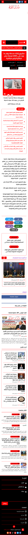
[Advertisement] (14, 25)
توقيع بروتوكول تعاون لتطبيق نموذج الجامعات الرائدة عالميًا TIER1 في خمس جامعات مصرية (14, 114)
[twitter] (20, 2)
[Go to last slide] (5, 258)
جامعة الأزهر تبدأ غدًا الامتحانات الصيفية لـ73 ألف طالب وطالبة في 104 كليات (14, 400)
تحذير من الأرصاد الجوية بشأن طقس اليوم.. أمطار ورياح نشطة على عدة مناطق (13, 133)
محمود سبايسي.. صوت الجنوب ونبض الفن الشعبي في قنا (12, 466)
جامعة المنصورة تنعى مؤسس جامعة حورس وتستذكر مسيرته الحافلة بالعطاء (14, 389)
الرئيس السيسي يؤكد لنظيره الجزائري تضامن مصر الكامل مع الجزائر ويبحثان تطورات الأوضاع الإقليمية (14, 140)
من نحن (22, 515)
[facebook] (22, 2)
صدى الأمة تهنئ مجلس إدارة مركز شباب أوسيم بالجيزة (11, 454)
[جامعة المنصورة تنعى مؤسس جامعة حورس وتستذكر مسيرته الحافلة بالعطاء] (21, 387)
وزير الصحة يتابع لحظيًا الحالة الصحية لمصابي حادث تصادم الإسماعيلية (15, 127)
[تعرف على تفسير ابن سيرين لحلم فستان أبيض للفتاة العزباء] (23, 427)
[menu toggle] (25, 2)
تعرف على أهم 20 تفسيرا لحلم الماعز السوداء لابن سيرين (12, 417)
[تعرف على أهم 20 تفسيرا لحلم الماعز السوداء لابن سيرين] (23, 416)
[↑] (14, 526)
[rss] (8, 533)
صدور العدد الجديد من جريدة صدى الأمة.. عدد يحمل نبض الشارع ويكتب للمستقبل (14, 332)
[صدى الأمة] (14, 7)
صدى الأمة (23, 336)
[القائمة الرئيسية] (4, 42)
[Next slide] (3, 258)
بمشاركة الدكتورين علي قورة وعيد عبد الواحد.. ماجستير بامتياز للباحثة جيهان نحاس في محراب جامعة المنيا (11, 441)
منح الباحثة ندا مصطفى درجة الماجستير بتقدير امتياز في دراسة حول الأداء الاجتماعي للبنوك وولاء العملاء (14, 356)
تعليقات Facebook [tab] (14, 297)
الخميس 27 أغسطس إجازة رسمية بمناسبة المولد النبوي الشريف (13, 122)
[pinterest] (10, 533)
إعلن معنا (22, 519)
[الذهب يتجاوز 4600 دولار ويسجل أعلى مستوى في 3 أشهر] (21, 366)
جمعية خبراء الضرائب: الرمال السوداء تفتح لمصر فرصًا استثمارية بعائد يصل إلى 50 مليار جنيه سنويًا (14, 377)
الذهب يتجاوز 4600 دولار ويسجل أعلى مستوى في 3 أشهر (10, 366)
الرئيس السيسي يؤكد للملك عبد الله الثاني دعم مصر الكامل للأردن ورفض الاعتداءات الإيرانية (13, 148)
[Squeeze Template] (23, 530)
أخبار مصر (12, 65)
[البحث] (3, 2)
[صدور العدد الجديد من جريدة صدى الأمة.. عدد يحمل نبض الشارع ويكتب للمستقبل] (14, 323)
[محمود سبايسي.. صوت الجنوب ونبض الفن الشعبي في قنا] (23, 465)
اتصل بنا (22, 523)
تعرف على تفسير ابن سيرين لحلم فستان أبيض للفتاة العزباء (11, 428)
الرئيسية (21, 43)
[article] (14, 239)
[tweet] (8, 95)
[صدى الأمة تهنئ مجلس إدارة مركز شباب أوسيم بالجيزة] (23, 453)
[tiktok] (13, 533)
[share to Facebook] (12, 95)
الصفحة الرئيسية (20, 65)
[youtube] (17, 2)
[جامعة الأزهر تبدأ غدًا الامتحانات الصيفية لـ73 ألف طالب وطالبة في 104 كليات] (21, 399)
